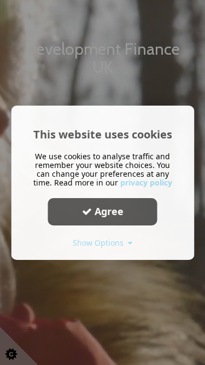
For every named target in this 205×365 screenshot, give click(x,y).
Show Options (100, 242)
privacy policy (146, 182)
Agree (108, 211)
